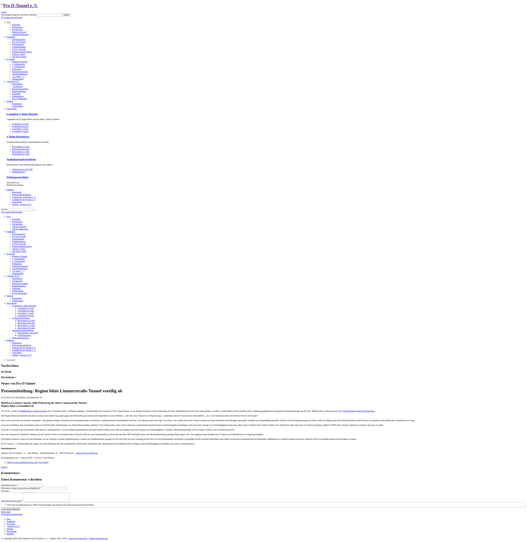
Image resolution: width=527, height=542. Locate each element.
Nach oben (6, 512)
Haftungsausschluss (18, 177)
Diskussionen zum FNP (22, 169)
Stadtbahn (11, 37)
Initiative (10, 190)
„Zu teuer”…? (18, 76)
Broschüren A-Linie (20, 147)
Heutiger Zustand (19, 62)
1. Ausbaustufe (18, 64)
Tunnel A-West (18, 54)
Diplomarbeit (17, 79)
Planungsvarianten (20, 71)
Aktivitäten (17, 202)
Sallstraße (16, 94)
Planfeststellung (19, 91)
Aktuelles (16, 24)
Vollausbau (17, 69)
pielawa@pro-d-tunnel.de (87, 453)
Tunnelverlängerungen (22, 52)
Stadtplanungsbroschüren (21, 159)
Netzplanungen (18, 39)
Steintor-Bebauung (20, 34)
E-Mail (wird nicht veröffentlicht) (20, 488)
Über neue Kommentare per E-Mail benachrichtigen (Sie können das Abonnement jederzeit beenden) (50, 505)
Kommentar (11, 501)
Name (9, 485)
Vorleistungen (18, 44)
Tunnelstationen (19, 47)
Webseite (5, 491)
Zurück (4, 467)
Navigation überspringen (12, 17)
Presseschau (17, 27)
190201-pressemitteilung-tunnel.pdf (27, 462)
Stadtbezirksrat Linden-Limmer (33, 411)
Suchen (4, 209)
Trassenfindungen (19, 74)
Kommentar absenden (11, 509)
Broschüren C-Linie (20, 152)
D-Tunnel (11, 59)
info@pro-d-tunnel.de (77, 538)
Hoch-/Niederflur (19, 99)
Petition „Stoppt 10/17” (22, 204)
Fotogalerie (17, 104)
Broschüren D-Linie (21, 154)
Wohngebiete (17, 96)
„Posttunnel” (17, 86)
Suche (3, 12)
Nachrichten (17, 29)
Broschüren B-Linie (20, 149)
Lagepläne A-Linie (20, 124)
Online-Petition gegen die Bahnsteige (359, 411)
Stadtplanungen (19, 172)
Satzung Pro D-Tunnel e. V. (24, 197)
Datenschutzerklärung (21, 194)
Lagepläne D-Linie (20, 131)
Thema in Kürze (19, 32)
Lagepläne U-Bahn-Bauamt (22, 114)
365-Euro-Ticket (19, 57)
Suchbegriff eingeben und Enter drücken (18, 15)
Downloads (12, 109)
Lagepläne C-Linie (20, 129)
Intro (9, 22)
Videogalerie (17, 106)
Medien (10, 101)
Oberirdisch (17, 84)
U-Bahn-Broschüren (18, 136)
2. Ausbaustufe (18, 67)
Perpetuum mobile (20, 89)
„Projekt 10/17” (13, 81)
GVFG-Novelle (19, 49)
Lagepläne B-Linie (20, 126)
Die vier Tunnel (19, 42)
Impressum (17, 192)
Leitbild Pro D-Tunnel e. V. (24, 199)
